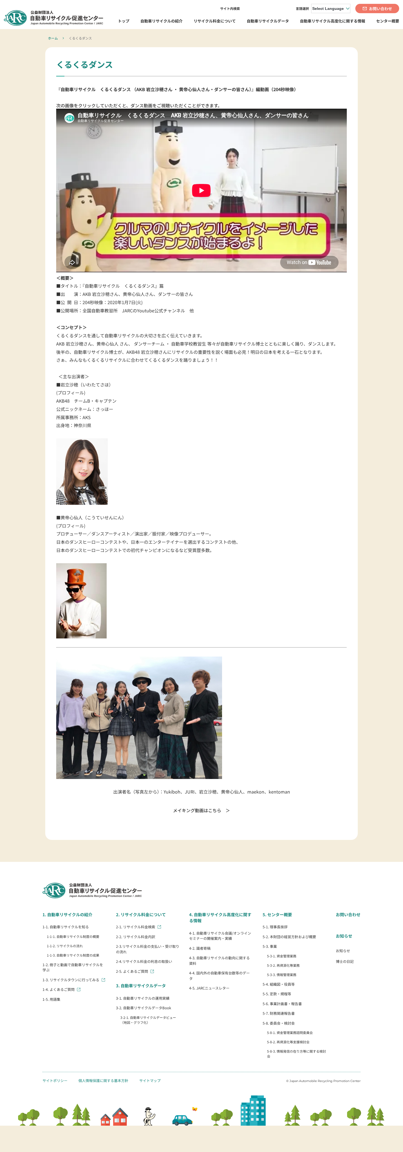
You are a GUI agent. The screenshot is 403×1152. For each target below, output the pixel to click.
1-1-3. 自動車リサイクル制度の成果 (73, 955)
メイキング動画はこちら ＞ (201, 810)
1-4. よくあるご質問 (58, 989)
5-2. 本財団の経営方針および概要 (289, 936)
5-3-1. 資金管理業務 (281, 956)
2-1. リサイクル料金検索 (135, 926)
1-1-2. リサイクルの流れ (65, 945)
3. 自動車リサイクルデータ (141, 985)
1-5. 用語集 (51, 999)
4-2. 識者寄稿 (200, 948)
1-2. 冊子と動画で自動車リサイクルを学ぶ (72, 967)
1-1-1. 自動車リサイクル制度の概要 (73, 936)
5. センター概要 (277, 914)
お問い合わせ (348, 914)
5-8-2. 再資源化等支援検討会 (288, 1041)
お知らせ (344, 936)
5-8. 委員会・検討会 (279, 1023)
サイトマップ (150, 1080)
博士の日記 (345, 961)
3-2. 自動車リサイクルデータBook (143, 1007)
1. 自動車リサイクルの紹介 (67, 914)
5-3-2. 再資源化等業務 (283, 965)
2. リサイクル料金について (141, 914)
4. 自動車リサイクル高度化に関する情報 (220, 918)
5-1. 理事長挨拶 (275, 926)
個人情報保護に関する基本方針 (103, 1080)
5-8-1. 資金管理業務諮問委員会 (290, 1032)
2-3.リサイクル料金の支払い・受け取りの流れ (147, 949)
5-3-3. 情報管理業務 (281, 974)
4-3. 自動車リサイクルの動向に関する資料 (219, 960)
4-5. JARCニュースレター (209, 988)
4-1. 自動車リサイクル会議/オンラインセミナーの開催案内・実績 (220, 935)
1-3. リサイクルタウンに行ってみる (70, 979)
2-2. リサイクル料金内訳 (135, 936)
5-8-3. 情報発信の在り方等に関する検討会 (296, 1053)
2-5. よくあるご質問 (132, 971)
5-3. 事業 (270, 946)
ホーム (53, 38)
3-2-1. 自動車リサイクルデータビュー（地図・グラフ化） (148, 1020)
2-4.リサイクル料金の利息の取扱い (144, 961)
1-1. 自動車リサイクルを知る (65, 926)
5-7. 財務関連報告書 (279, 1013)
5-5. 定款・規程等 (277, 993)
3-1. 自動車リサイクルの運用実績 (142, 998)
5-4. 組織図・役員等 (279, 984)
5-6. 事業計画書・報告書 (282, 1003)
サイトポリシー (54, 1080)
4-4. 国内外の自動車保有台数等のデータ (219, 975)
